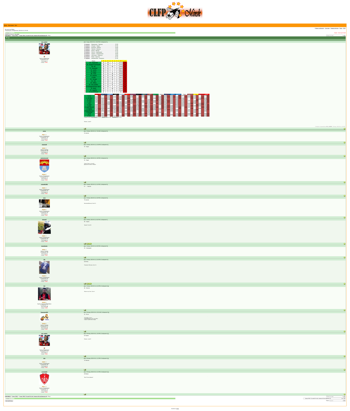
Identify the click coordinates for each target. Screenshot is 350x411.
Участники (327, 28)
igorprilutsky (44, 246)
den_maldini (17, 34)
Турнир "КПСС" (15, 35)
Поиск (340, 28)
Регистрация (11, 25)
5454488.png (115, 117)
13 (108, 358)
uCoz (177, 408)
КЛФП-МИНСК (8, 35)
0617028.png (94, 117)
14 (108, 371)
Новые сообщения (319, 28)
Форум (5, 25)
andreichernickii (44, 158)
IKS (44, 286)
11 (108, 312)
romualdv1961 (44, 184)
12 (108, 333)
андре (44, 131)
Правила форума (334, 28)
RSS (344, 28)
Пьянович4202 (44, 312)
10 (108, 286)
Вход (16, 25)
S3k (44, 259)
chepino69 (44, 144)
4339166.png (104, 117)
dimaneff (44, 219)
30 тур (49, 35)
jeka (44, 358)
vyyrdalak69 (44, 371)
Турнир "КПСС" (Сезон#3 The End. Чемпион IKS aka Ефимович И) (33, 35)
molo (44, 197)
